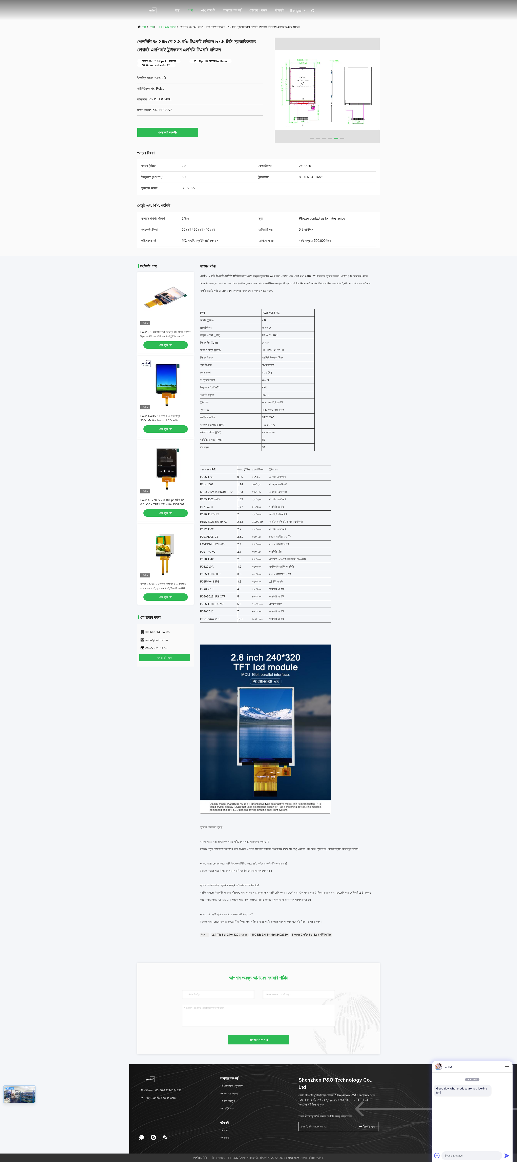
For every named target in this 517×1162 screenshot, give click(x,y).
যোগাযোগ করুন (258, 10)
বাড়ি (177, 10)
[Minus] (506, 1066)
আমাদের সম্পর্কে (232, 10)
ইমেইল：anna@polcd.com (159, 1097)
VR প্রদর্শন (208, 10)
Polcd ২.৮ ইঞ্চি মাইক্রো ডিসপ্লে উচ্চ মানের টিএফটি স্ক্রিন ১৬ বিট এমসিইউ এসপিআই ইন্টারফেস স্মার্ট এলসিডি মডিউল (165, 336)
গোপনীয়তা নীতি (200, 1157)
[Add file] (437, 1155)
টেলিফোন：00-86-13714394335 (162, 1090)
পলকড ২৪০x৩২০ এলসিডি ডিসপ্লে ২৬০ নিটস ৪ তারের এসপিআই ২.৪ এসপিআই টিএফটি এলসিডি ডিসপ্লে (163, 588)
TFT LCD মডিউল (166, 26)
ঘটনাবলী (279, 10)
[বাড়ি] (153, 10)
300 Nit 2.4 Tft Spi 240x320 (269, 934)
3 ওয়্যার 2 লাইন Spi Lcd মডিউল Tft (311, 934)
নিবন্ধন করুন (368, 1126)
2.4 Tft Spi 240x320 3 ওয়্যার (229, 934)
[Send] (507, 1155)
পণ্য (190, 10)
